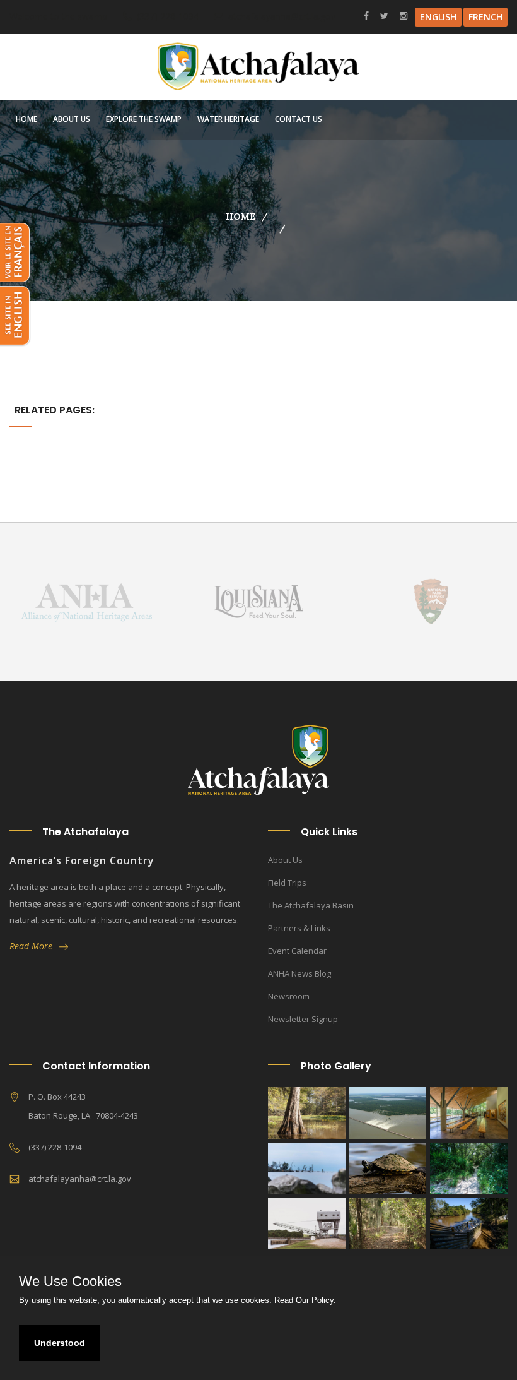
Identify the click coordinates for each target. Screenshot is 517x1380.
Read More (34, 946)
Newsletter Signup (303, 1019)
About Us (71, 119)
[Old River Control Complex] (307, 1224)
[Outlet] (307, 1168)
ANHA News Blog (299, 973)
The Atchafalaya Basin (311, 905)
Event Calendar (297, 950)
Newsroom (289, 996)
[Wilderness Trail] (388, 1224)
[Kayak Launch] (469, 1224)
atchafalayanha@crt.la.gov (281, 16)
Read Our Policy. (305, 1300)
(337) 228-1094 (168, 16)
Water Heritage (228, 119)
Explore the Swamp (144, 119)
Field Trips (287, 882)
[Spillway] (388, 1113)
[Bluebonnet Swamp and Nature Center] (469, 1113)
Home (26, 119)
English (438, 17)
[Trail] (469, 1168)
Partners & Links (299, 928)
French (485, 17)
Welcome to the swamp (58, 16)
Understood (59, 1343)
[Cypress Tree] (307, 1113)
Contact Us (298, 119)
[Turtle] (388, 1168)
